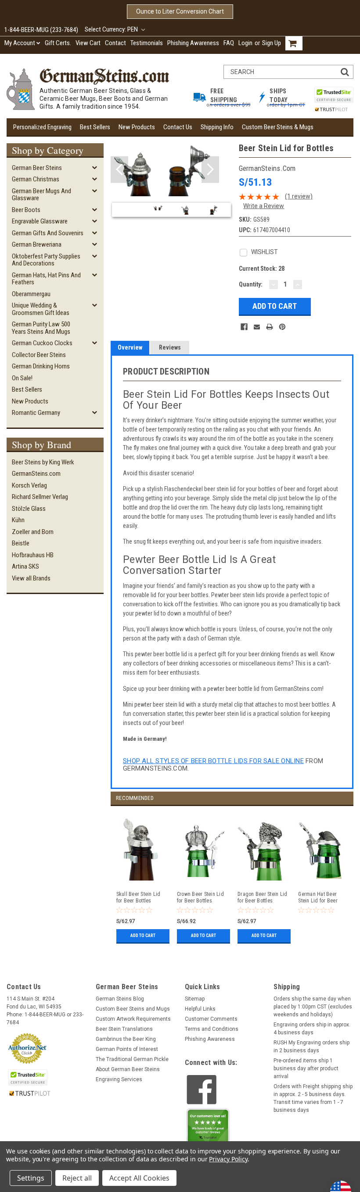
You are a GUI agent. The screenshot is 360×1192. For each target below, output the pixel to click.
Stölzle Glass (29, 509)
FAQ (228, 43)
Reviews (170, 347)
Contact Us (177, 127)
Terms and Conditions (211, 1029)
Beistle (20, 543)
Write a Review (263, 205)
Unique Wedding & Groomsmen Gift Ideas (40, 309)
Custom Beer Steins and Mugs (133, 1009)
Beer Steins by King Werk (43, 462)
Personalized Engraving (42, 127)
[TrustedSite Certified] (333, 95)
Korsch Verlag (29, 485)
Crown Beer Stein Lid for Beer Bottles (200, 897)
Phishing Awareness (193, 43)
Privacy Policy (228, 1159)
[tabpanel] (141, 875)
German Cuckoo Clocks (42, 343)
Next (210, 169)
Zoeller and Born (33, 532)
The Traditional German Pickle (132, 1059)
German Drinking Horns (41, 366)
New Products (137, 127)
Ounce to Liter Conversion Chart (180, 11)
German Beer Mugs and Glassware (41, 194)
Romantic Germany (36, 413)
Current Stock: (261, 268)
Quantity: (251, 284)
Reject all (77, 1178)
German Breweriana (36, 244)
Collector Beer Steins (39, 355)
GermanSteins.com (36, 474)
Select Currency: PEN (112, 29)
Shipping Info (217, 127)
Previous (119, 169)
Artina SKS (25, 566)
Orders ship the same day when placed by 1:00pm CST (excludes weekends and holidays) (313, 1007)
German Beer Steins (37, 168)
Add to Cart (142, 935)
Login (245, 43)
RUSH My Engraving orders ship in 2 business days (311, 1047)
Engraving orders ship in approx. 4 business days (312, 1029)
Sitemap (195, 999)
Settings (30, 1178)
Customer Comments (211, 1019)
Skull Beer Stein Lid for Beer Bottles (138, 897)
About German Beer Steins (128, 1069)
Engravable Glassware (40, 221)
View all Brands (31, 578)
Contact (115, 43)
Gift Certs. (58, 43)
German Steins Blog (120, 999)
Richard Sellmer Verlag (40, 497)
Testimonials (146, 43)
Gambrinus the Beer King (126, 1039)
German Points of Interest (127, 1049)
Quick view (201, 877)
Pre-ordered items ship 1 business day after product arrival (306, 1068)
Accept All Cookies (139, 1178)
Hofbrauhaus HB (33, 555)
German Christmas (35, 179)
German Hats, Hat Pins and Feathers (46, 279)
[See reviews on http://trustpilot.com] (208, 1128)
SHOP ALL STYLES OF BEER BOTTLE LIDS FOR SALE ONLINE (213, 761)
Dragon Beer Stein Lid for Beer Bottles (262, 897)
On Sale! (22, 378)
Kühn (18, 520)
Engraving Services (119, 1079)
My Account (19, 43)
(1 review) (299, 196)
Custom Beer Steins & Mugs (277, 127)
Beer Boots (26, 210)
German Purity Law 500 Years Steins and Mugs (41, 328)
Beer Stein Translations (124, 1029)
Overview (130, 347)
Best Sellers (95, 127)
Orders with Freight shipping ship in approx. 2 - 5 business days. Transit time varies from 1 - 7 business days (313, 1098)
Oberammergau (31, 294)
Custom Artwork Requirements (133, 1019)
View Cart (88, 43)
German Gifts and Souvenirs (47, 233)
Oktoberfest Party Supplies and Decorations (46, 260)
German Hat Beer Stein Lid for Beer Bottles (318, 897)
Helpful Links (200, 1009)
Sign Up (271, 43)
